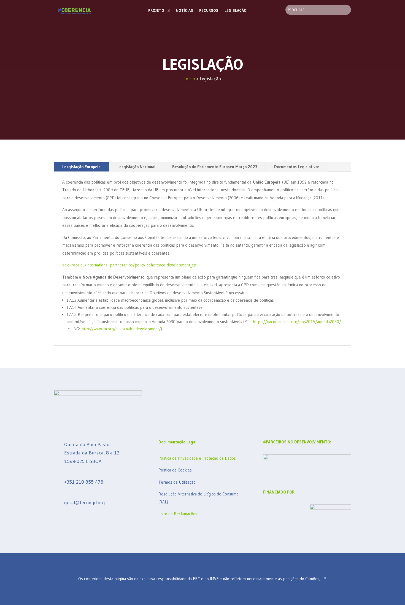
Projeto (156, 10)
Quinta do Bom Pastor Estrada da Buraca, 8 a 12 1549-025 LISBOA (92, 453)
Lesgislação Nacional (136, 166)
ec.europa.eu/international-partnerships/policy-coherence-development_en (129, 265)
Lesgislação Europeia (81, 166)
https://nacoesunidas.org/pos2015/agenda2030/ (297, 321)
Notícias (184, 10)
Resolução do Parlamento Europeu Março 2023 (214, 166)
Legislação (236, 10)
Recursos (208, 10)
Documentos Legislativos (297, 166)
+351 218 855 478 (83, 482)
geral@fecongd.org (84, 503)
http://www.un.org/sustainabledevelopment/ (121, 328)
